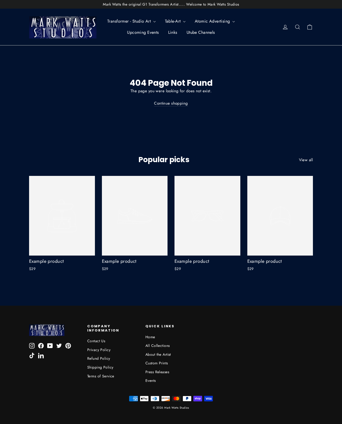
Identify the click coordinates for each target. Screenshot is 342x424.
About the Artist (158, 354)
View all (306, 160)
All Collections (157, 345)
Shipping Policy (100, 367)
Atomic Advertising (213, 21)
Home (150, 337)
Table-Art (173, 21)
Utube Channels (201, 32)
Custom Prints (156, 363)
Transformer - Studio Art (129, 21)
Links (172, 32)
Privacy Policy (99, 349)
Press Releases (157, 372)
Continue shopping (171, 103)
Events (150, 380)
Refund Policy (98, 358)
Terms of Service (100, 376)
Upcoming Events (143, 32)
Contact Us (96, 341)
